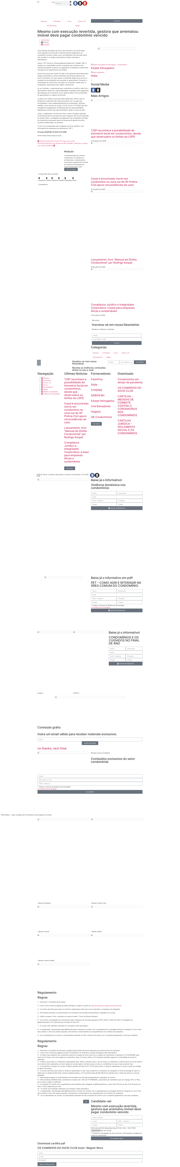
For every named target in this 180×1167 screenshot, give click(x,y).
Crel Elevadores (101, 406)
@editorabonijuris (98, 1006)
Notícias (44, 21)
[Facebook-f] (93, 90)
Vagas (77, 26)
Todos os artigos (71, 169)
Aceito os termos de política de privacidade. (55, 787)
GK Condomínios (101, 417)
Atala (94, 75)
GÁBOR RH (97, 395)
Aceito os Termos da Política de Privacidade (108, 605)
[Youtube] (84, 3)
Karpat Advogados (102, 68)
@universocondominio (114, 1006)
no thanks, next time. (52, 748)
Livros (69, 21)
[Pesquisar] (70, 3)
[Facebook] (75, 3)
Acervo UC (82, 21)
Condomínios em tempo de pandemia (130, 381)
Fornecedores (52, 26)
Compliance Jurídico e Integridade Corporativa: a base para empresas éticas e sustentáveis (113, 307)
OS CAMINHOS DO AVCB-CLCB (129, 389)
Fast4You (97, 379)
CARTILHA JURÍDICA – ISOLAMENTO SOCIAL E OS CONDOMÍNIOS (127, 427)
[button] (41, 179)
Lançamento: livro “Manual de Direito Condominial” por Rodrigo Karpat (114, 261)
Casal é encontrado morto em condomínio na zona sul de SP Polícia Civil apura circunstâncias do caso (114, 181)
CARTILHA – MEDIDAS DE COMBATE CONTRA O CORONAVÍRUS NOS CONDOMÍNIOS (127, 406)
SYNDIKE (96, 390)
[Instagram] (80, 3)
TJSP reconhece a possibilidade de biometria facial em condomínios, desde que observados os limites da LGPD (116, 133)
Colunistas (57, 21)
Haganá (96, 411)
